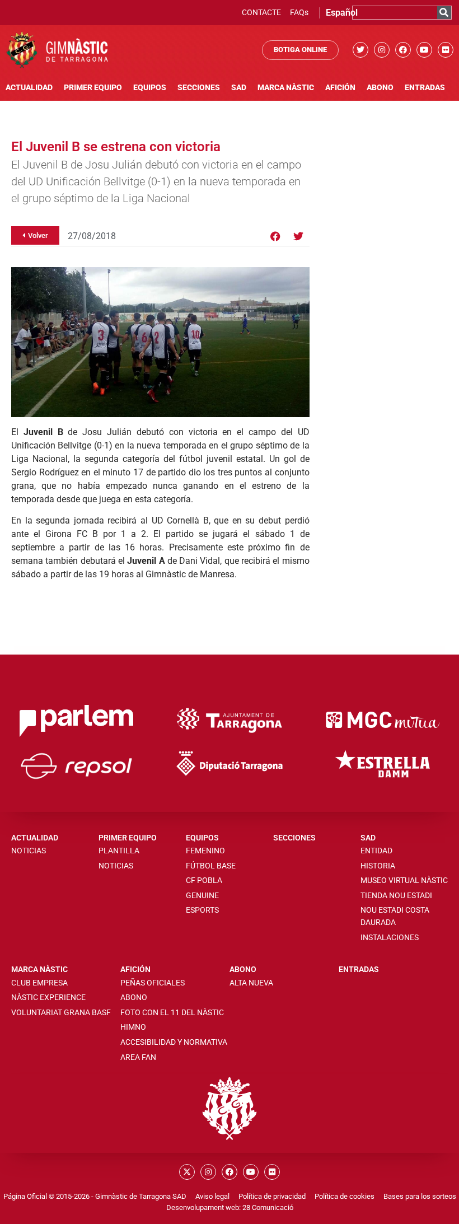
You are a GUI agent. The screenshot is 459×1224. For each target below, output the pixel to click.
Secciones (198, 87)
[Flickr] (445, 50)
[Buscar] (444, 12)
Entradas (425, 87)
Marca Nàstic (285, 87)
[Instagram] (382, 50)
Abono (380, 87)
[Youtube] (424, 50)
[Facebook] (403, 50)
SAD (238, 87)
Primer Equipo (93, 87)
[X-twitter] (187, 1172)
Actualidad (29, 87)
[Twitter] (360, 50)
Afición (340, 87)
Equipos (149, 87)
